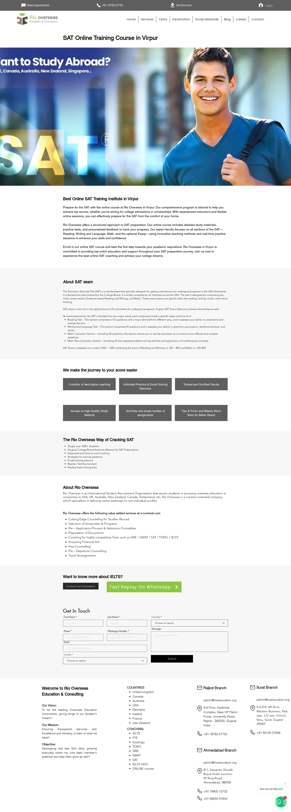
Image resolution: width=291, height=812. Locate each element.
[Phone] (199, 733)
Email (66, 642)
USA (136, 705)
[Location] (199, 708)
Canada (138, 696)
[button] (163, 19)
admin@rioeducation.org (219, 700)
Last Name (112, 617)
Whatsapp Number (117, 631)
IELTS (136, 733)
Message (156, 629)
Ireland (137, 714)
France (137, 718)
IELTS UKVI (140, 764)
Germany (139, 709)
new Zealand (141, 723)
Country (156, 617)
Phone (67, 631)
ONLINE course (143, 768)
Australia (138, 701)
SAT (135, 760)
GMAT (137, 755)
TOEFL (137, 746)
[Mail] (199, 688)
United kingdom (143, 692)
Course (68, 654)
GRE (136, 751)
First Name (69, 617)
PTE (135, 738)
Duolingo (139, 742)
